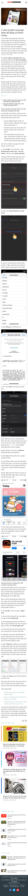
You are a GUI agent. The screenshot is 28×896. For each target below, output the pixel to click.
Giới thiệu (5, 883)
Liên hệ (22, 884)
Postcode (12, 445)
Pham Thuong (5, 748)
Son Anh (9, 824)
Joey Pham (3, 54)
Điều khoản (22, 883)
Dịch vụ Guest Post (15, 884)
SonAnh (9, 816)
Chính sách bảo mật (13, 883)
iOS (2, 27)
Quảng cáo (6, 884)
